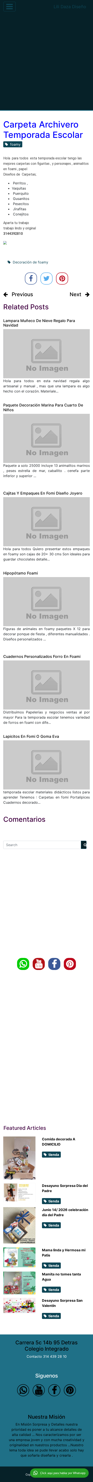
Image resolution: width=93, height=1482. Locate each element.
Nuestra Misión (46, 1417)
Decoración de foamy (29, 262)
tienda (53, 1154)
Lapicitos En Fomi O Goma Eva (31, 736)
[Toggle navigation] (9, 6)
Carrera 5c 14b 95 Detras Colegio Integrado (46, 1345)
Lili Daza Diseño (70, 6)
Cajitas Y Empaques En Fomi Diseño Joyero (42, 493)
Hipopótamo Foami (20, 573)
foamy (14, 144)
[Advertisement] (46, 61)
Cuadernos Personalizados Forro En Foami (41, 656)
